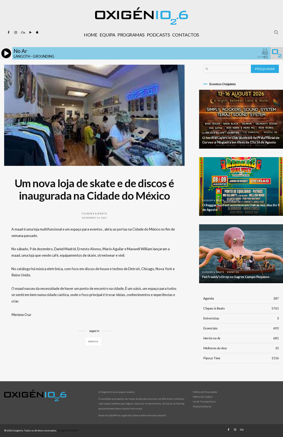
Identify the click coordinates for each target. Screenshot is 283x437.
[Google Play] (30, 32)
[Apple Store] (37, 32)
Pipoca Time (241, 358)
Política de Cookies (203, 396)
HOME (90, 35)
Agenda (241, 298)
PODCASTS (158, 35)
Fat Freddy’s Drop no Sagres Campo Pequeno (236, 277)
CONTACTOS (185, 35)
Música (93, 341)
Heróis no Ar (241, 338)
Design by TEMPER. (68, 430)
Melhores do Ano (241, 348)
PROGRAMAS (131, 35)
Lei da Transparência (204, 401)
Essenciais (241, 328)
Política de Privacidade (205, 392)
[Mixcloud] (22, 32)
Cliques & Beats (94, 213)
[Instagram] (15, 32)
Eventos (233, 133)
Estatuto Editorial (202, 406)
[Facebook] (8, 32)
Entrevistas (241, 318)
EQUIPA (107, 35)
